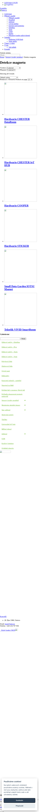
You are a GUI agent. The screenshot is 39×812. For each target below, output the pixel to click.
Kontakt (7, 49)
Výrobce (3, 68)
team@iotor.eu (10, 624)
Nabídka (7, 37)
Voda (10, 30)
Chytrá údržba (13, 24)
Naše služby (13, 41)
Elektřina (12, 28)
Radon (11, 33)
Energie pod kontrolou (16, 26)
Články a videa (9, 43)
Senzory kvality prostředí (14, 57)
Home (2, 57)
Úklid (11, 32)
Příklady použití (9, 16)
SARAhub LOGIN (11, 3)
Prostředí (12, 20)
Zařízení (11, 22)
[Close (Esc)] (1, 809)
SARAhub (8, 14)
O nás (6, 45)
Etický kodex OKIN (8, 630)
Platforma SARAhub (16, 39)
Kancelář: (3, 616)
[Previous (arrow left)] (1, 811)
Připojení (3, 70)
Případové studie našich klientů (19, 35)
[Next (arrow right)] (3, 811)
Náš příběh (12, 47)
